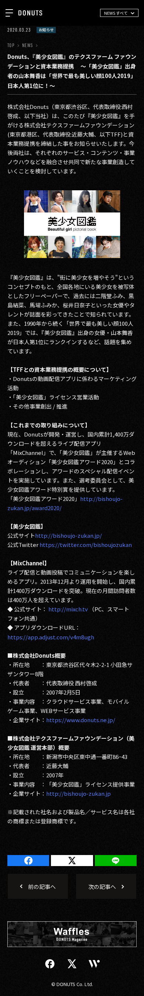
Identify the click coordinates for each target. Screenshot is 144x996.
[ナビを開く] (9, 13)
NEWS (27, 45)
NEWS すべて (116, 13)
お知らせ (46, 30)
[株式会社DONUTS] (30, 12)
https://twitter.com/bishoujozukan (86, 544)
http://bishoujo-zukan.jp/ (68, 535)
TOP (10, 45)
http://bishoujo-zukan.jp (78, 793)
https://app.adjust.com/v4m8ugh (50, 637)
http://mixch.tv (67, 609)
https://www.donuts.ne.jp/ (80, 720)
